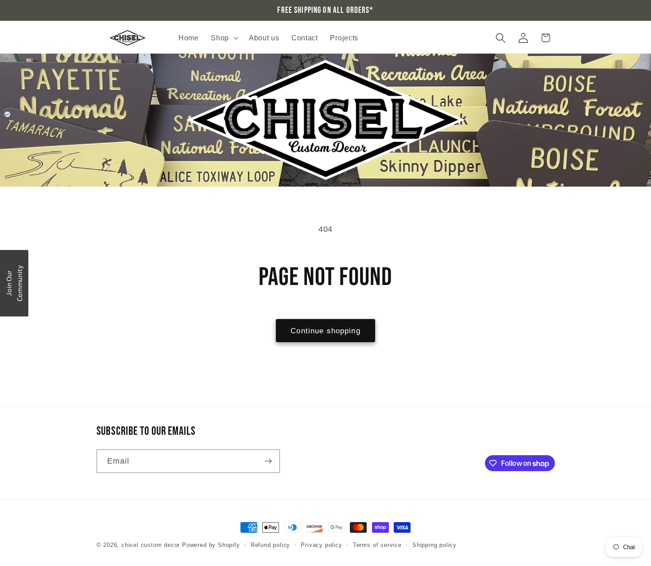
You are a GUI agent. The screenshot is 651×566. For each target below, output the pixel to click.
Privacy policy (321, 545)
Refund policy (270, 545)
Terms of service (377, 545)
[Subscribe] (268, 461)
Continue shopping (325, 330)
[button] (224, 38)
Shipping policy (434, 545)
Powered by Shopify (211, 545)
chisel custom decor (150, 545)
